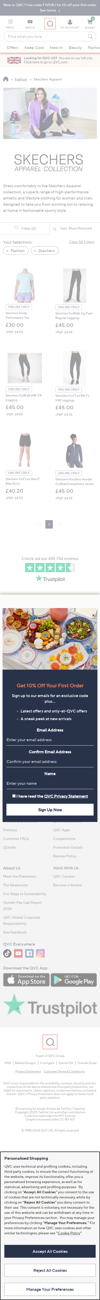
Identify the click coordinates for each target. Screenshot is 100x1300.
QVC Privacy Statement (66, 796)
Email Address (50, 729)
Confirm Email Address (50, 751)
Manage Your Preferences (50, 1289)
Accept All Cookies (50, 1251)
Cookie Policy (69, 1233)
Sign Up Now (50, 809)
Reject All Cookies (50, 1270)
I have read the (52, 796)
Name (50, 773)
